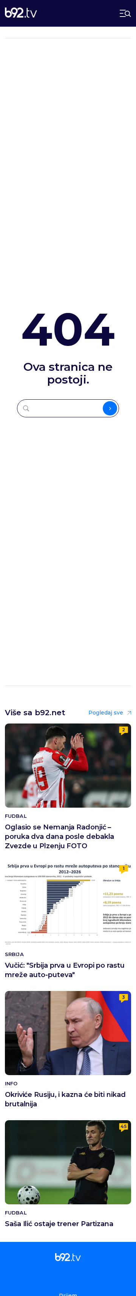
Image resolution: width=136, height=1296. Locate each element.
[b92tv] (21, 13)
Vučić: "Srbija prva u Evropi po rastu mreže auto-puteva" (65, 970)
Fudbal (16, 816)
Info (11, 1083)
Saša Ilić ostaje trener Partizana (59, 1224)
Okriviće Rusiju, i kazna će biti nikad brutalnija (65, 1099)
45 (124, 1126)
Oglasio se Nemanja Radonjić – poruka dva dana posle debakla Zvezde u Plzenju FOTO (59, 836)
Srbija (14, 954)
